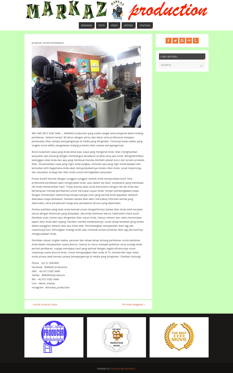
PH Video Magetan (133, 304)
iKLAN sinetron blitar (44, 304)
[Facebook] (168, 41)
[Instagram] (182, 41)
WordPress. (129, 368)
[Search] (201, 66)
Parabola (115, 368)
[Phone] (196, 41)
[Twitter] (175, 41)
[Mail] (189, 41)
